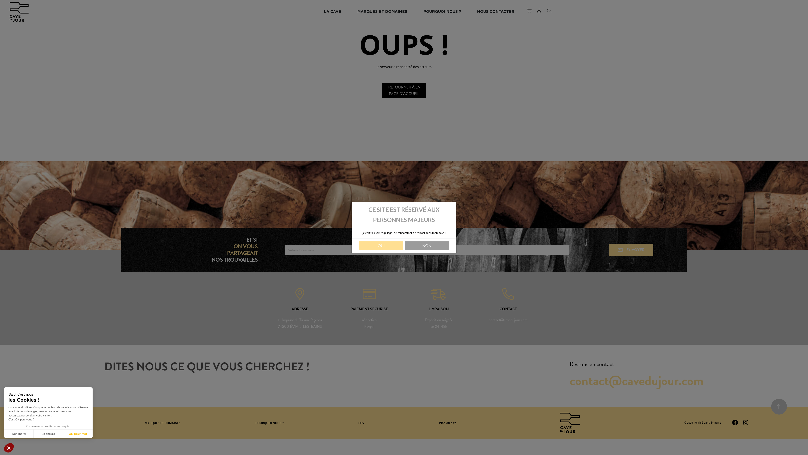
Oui (381, 246)
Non (426, 246)
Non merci (19, 433)
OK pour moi (78, 433)
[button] (9, 448)
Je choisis (48, 433)
